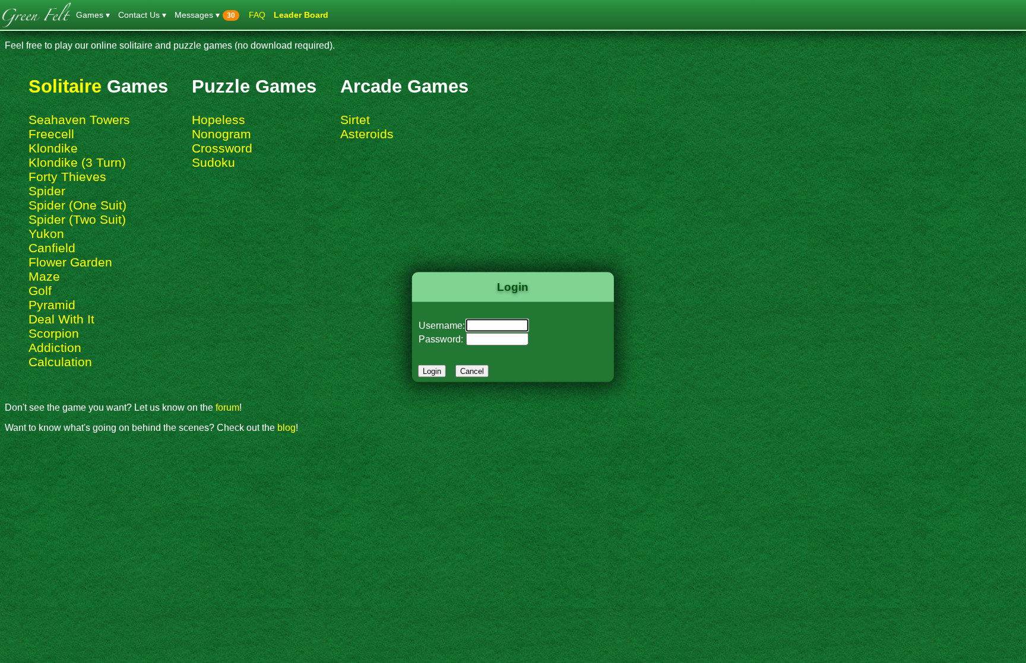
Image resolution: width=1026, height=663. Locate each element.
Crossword (222, 148)
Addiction (54, 347)
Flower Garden (70, 262)
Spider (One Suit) (77, 205)
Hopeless (218, 119)
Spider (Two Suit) (77, 219)
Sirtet (355, 119)
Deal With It (61, 319)
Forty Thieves (67, 176)
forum (227, 407)
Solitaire (65, 86)
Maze (44, 276)
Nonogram (221, 134)
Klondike (53, 148)
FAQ (257, 15)
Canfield (51, 248)
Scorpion (53, 333)
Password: (441, 339)
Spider (46, 191)
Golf (40, 290)
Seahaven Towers (79, 119)
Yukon (46, 233)
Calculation (60, 362)
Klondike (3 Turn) (77, 162)
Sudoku (213, 162)
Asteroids (367, 134)
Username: (442, 325)
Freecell (51, 134)
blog (286, 428)
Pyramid (51, 305)
